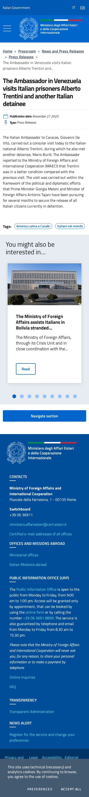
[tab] (14, 396)
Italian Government (16, 7)
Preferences (39, 789)
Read (26, 369)
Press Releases (21, 57)
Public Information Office (36, 589)
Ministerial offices (23, 555)
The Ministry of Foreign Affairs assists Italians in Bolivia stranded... (40, 322)
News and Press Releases (63, 51)
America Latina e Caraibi (33, 225)
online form (35, 612)
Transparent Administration (31, 711)
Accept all (71, 789)
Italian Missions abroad (28, 564)
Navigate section (44, 416)
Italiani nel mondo (70, 225)
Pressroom (27, 51)
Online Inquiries (22, 677)
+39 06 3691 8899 (38, 618)
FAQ (12, 687)
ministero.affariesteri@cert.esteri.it (38, 524)
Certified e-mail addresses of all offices (40, 534)
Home (7, 51)
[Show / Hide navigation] (7, 28)
